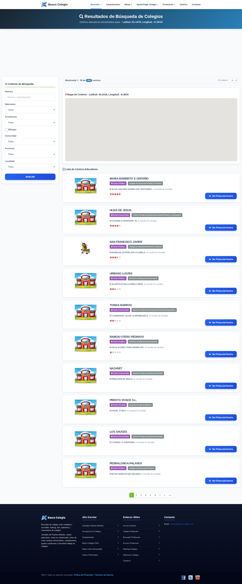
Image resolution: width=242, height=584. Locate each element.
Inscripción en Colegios (91, 531)
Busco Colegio (58, 4)
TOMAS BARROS (121, 305)
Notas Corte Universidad (92, 549)
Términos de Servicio (104, 575)
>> (170, 495)
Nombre (9, 91)
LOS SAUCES (118, 431)
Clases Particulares (90, 555)
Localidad (9, 161)
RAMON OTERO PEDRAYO (127, 336)
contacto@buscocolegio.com (181, 524)
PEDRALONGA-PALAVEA (126, 463)
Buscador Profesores (131, 537)
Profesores (168, 4)
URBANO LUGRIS (121, 273)
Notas (128, 4)
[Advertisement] (121, 52)
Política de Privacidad (83, 575)
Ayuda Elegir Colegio (147, 4)
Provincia (9, 148)
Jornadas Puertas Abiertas (93, 526)
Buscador (95, 4)
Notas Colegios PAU (90, 543)
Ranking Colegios (130, 549)
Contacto (196, 4)
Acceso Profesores (131, 543)
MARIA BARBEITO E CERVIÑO (129, 178)
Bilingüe (12, 129)
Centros (183, 4)
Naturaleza (10, 104)
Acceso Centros (129, 526)
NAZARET (116, 368)
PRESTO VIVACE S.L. (123, 400)
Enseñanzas (11, 117)
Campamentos (113, 4)
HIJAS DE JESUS (120, 210)
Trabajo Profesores (131, 531)
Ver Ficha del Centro (222, 196)
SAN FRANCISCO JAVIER (126, 241)
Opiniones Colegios (131, 555)
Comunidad (10, 136)
